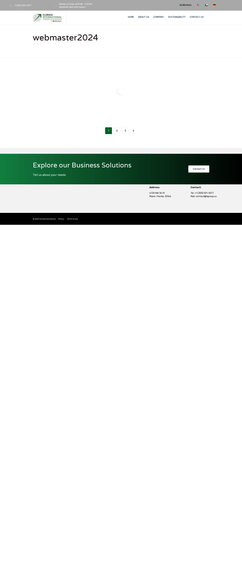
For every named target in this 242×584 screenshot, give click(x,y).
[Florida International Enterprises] (47, 17)
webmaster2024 (65, 37)
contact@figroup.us (206, 196)
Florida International (47, 219)
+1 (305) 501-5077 (204, 193)
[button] (198, 168)
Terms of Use (72, 219)
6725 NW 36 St (157, 193)
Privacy (61, 219)
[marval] (185, 5)
